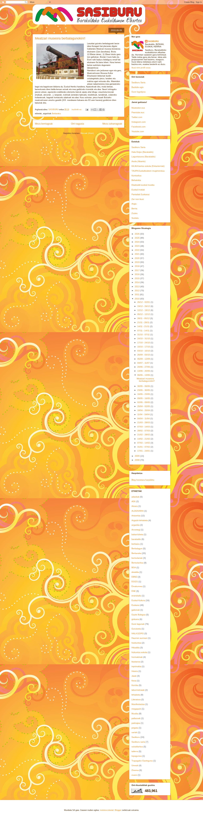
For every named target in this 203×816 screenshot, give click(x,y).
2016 (137, 274)
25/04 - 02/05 (144, 406)
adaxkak (135, 497)
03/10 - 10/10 (144, 351)
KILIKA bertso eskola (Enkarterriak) (148, 166)
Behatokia (136, 180)
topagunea (137, 756)
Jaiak (134, 676)
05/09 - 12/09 (144, 359)
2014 (137, 282)
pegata (135, 728)
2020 (137, 258)
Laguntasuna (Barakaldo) (143, 156)
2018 (137, 266)
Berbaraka (56, 113)
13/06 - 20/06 (144, 371)
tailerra (135, 751)
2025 (137, 238)
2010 (137, 298)
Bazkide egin (138, 87)
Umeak (135, 765)
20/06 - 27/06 (144, 367)
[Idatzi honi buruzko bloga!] (94, 109)
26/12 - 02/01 (144, 302)
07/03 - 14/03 (144, 426)
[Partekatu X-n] (97, 109)
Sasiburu (136, 737)
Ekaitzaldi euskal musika (143, 185)
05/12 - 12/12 (144, 314)
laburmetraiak (138, 690)
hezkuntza (136, 643)
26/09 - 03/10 (144, 355)
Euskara (135, 605)
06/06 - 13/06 (144, 375)
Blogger (118, 810)
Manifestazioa (138, 704)
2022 (137, 250)
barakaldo (136, 539)
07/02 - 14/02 (144, 443)
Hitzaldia (136, 647)
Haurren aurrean (139, 638)
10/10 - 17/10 (144, 346)
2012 (137, 290)
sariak (134, 732)
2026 (137, 234)
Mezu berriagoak (44, 123)
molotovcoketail (107, 810)
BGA (134, 567)
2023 (137, 246)
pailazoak (136, 718)
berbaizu (136, 544)
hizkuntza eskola (139, 652)
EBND (134, 577)
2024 (137, 242)
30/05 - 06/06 (144, 386)
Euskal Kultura (138, 600)
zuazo (134, 775)
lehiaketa (136, 695)
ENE (134, 591)
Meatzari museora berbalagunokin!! (60, 38)
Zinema (135, 770)
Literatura (136, 699)
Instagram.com (139, 122)
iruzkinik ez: (77, 109)
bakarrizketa (137, 534)
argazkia (136, 525)
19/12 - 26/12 (144, 306)
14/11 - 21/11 (143, 326)
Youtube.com (138, 131)
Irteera (135, 671)
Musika (135, 713)
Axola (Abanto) (138, 161)
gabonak (136, 610)
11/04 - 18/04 (143, 414)
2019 (137, 262)
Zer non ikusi (138, 199)
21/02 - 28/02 (144, 434)
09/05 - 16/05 (144, 398)
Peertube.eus (138, 112)
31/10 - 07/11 (143, 334)
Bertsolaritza (137, 563)
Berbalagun (137, 548)
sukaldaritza (137, 746)
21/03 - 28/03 (144, 422)
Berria (134, 208)
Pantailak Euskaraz (141, 194)
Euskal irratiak (138, 189)
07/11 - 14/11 (143, 330)
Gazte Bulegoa (138, 614)
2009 (137, 456)
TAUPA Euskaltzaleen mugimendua (148, 171)
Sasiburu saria (138, 742)
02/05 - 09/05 (144, 402)
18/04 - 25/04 (144, 410)
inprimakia (136, 666)
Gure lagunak (138, 624)
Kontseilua (136, 175)
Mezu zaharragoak (112, 123)
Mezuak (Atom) (87, 133)
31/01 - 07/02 (144, 447)
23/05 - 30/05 (144, 390)
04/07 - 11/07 (143, 363)
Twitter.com (137, 117)
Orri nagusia (77, 123)
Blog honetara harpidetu (143, 480)
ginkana (135, 619)
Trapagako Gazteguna (142, 761)
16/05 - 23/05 (144, 394)
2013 (137, 286)
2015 (137, 278)
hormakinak (137, 657)
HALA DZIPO (138, 633)
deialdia (135, 572)
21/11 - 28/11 (143, 322)
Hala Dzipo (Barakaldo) (142, 152)
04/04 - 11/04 (143, 418)
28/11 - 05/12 (143, 318)
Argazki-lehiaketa (140, 520)
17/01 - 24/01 (144, 451)
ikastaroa (136, 661)
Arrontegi (136, 529)
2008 (137, 460)
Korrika (135, 685)
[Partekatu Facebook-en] (100, 109)
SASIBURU (153, 41)
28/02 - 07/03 (144, 430)
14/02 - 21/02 (144, 439)
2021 (137, 254)
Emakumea (137, 586)
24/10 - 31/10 (144, 338)
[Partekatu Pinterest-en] (103, 109)
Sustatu (135, 218)
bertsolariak (137, 558)
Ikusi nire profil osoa (141, 67)
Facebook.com (138, 126)
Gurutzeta (136, 629)
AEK (134, 501)
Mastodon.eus (138, 108)
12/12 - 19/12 (144, 310)
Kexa (134, 680)
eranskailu (136, 595)
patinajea (136, 723)
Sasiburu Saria (138, 82)
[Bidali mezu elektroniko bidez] (92, 109)
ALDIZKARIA (138, 511)
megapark (136, 709)
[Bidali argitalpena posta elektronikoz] (87, 109)
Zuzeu (134, 213)
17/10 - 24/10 (144, 342)
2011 (137, 294)
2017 (137, 270)
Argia (134, 204)
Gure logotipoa (138, 92)
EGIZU (135, 581)
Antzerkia (136, 515)
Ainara (135, 506)
